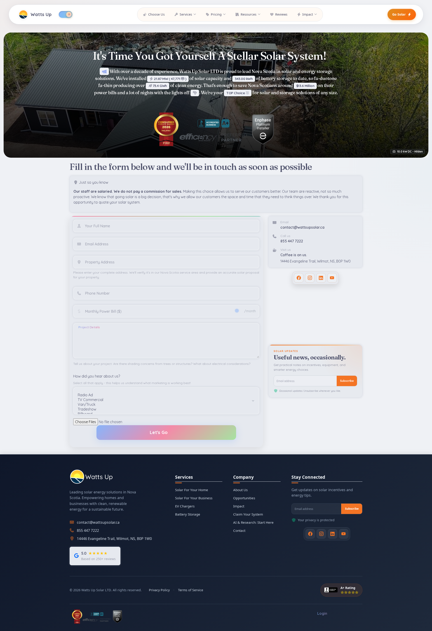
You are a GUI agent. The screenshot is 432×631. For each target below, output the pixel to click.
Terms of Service (190, 590)
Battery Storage (187, 514)
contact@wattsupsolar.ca (302, 227)
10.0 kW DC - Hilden (410, 151)
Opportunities (244, 498)
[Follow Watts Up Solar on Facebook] (298, 278)
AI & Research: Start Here (253, 522)
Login (322, 613)
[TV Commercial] (162, 399)
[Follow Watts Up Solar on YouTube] (332, 278)
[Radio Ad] (162, 395)
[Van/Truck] (162, 404)
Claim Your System (248, 514)
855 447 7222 (291, 241)
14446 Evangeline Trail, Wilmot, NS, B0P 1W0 (315, 261)
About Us (240, 490)
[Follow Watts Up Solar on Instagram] (310, 278)
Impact (238, 506)
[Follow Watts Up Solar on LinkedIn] (321, 278)
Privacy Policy (159, 590)
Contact (239, 530)
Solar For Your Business (193, 498)
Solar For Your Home (191, 490)
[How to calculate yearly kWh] (237, 310)
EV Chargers (185, 506)
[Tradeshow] (162, 409)
